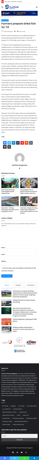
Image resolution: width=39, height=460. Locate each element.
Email (3, 254)
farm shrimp (5, 406)
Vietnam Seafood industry (21, 421)
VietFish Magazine (8, 31)
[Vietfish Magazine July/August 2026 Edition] (6, 321)
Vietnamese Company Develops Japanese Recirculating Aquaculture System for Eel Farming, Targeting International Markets (25, 294)
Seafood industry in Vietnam (9, 412)
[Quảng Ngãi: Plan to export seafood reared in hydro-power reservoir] (29, 183)
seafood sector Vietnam (8, 415)
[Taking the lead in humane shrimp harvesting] (6, 302)
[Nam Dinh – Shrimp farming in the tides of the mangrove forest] (10, 201)
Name (3, 247)
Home (4, 16)
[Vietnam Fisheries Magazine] (12, 7)
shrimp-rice (26, 415)
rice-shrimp (21, 406)
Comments (30, 285)
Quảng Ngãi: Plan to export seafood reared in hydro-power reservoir (28, 191)
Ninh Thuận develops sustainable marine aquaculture (8, 191)
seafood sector (23, 412)
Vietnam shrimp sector (18, 424)
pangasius (13, 406)
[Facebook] (5, 143)
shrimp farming (6, 418)
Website (3, 261)
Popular (18, 285)
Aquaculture (10, 16)
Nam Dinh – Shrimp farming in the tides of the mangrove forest (10, 209)
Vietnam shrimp (6, 424)
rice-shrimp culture (31, 406)
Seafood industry (17, 409)
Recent (7, 285)
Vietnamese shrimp (7, 421)
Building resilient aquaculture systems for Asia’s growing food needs (23, 329)
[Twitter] (9, 143)
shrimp (18, 415)
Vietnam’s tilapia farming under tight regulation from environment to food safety (29, 210)
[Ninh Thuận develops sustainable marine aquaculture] (10, 183)
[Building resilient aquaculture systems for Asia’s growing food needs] (6, 329)
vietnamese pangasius (18, 418)
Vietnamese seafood (31, 418)
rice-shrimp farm (6, 409)
